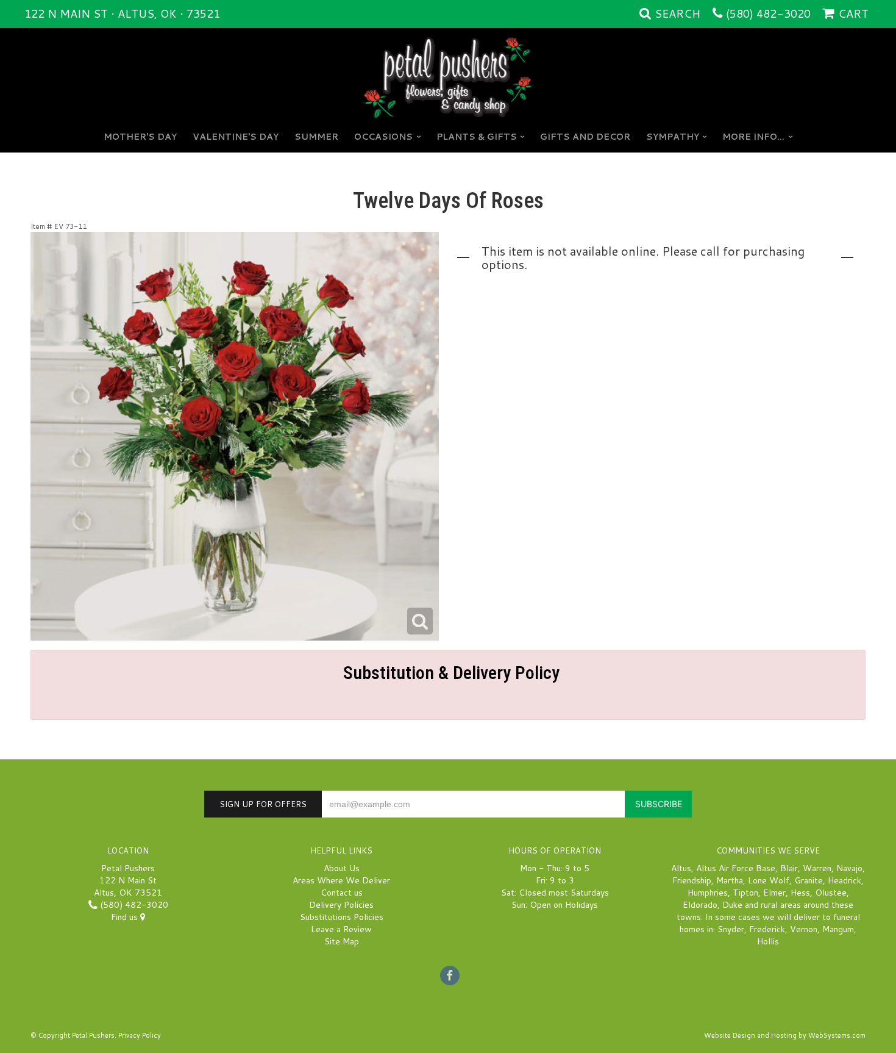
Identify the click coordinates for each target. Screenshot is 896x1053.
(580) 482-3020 (768, 13)
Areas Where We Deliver (341, 880)
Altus (681, 868)
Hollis (768, 941)
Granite (808, 880)
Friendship (691, 880)
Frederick (767, 929)
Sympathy (672, 137)
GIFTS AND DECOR (585, 137)
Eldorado (700, 905)
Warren (817, 868)
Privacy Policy (139, 1035)
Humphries (708, 892)
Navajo (849, 868)
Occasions (383, 137)
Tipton (745, 892)
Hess (800, 892)
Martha (729, 880)
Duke (732, 905)
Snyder (730, 929)
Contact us (342, 892)
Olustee (831, 892)
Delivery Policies (341, 905)
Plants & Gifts (476, 137)
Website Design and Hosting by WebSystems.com (785, 1035)
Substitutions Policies (341, 917)
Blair (789, 868)
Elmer (774, 892)
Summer (316, 137)
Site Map (341, 941)
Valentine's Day (236, 137)
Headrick (844, 880)
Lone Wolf (768, 880)
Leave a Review (341, 929)
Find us (125, 917)
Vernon (803, 929)
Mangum (838, 929)
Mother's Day (140, 137)
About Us (342, 868)
